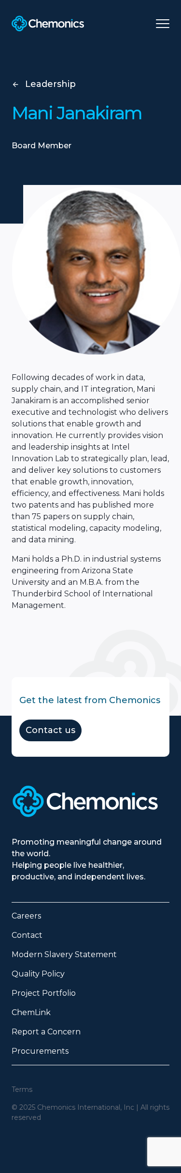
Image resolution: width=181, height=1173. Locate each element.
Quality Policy (38, 973)
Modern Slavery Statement (64, 954)
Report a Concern (46, 1031)
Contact (27, 935)
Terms (22, 1089)
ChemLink (31, 1012)
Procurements (40, 1051)
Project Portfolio (44, 993)
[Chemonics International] (48, 23)
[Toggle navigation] (162, 23)
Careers (26, 915)
